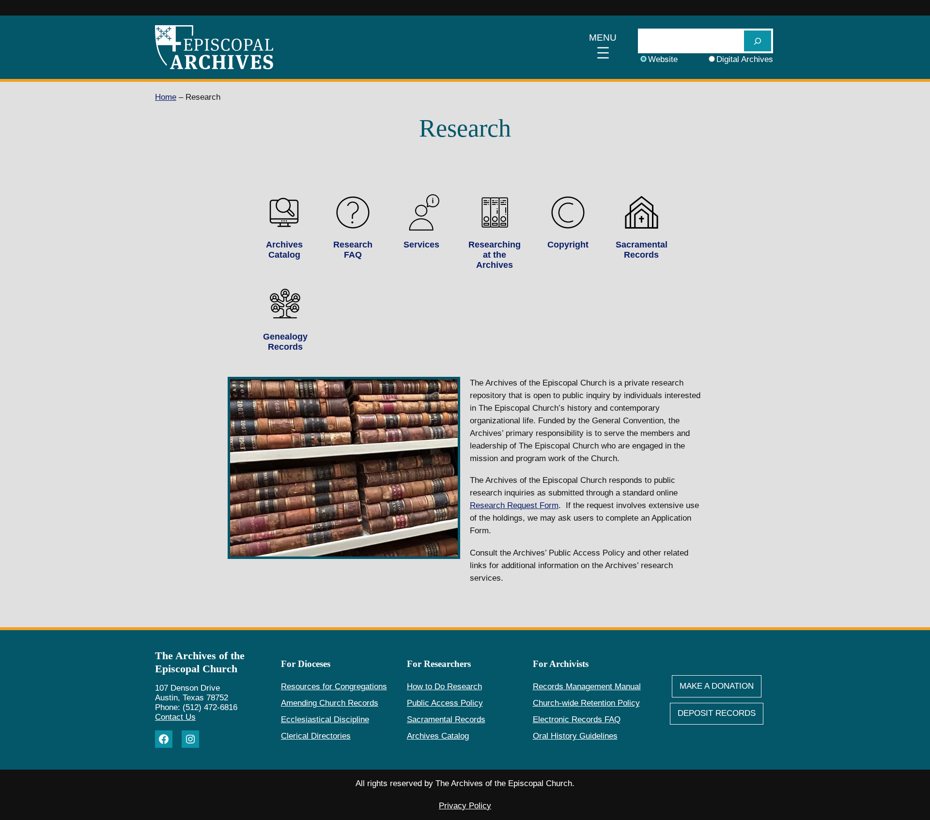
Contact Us (175, 717)
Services (421, 244)
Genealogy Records (285, 342)
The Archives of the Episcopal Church (200, 662)
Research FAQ (352, 250)
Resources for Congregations (334, 686)
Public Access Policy (445, 703)
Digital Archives (744, 59)
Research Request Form (514, 505)
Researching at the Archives (494, 255)
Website (663, 59)
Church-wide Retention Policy (586, 703)
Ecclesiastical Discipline (325, 719)
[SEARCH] (757, 41)
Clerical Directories (316, 736)
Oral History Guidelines (575, 736)
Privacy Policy (465, 805)
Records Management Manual (587, 686)
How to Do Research (444, 686)
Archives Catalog (284, 250)
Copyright (568, 244)
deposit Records (717, 713)
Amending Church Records (329, 703)
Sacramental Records (641, 250)
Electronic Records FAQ (576, 719)
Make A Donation (717, 686)
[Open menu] (603, 47)
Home (165, 97)
